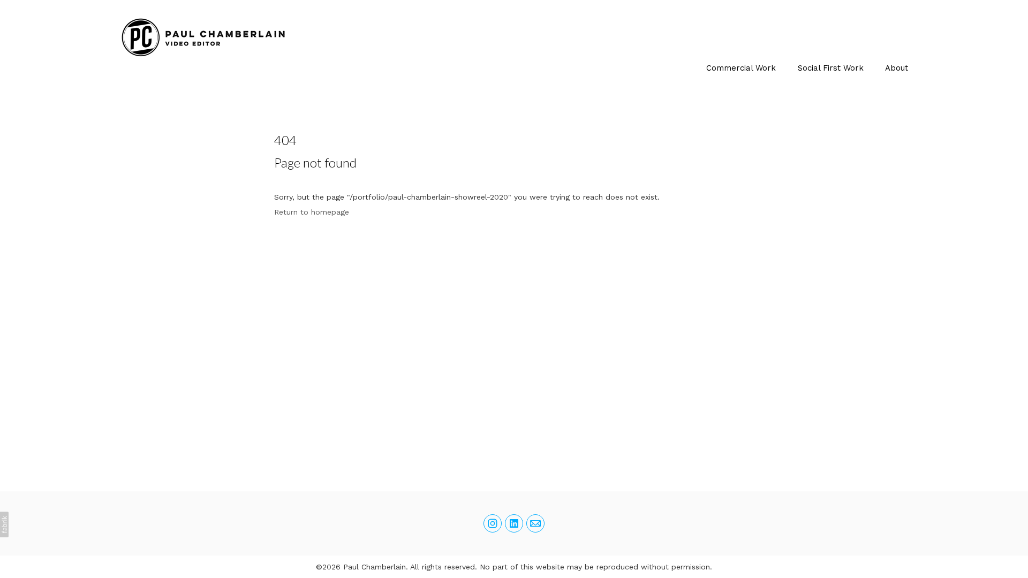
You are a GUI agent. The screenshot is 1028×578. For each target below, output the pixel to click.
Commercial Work (741, 68)
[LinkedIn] (514, 523)
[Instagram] (492, 523)
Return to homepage (311, 212)
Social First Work (831, 68)
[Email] (535, 523)
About (896, 68)
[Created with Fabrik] (4, 524)
